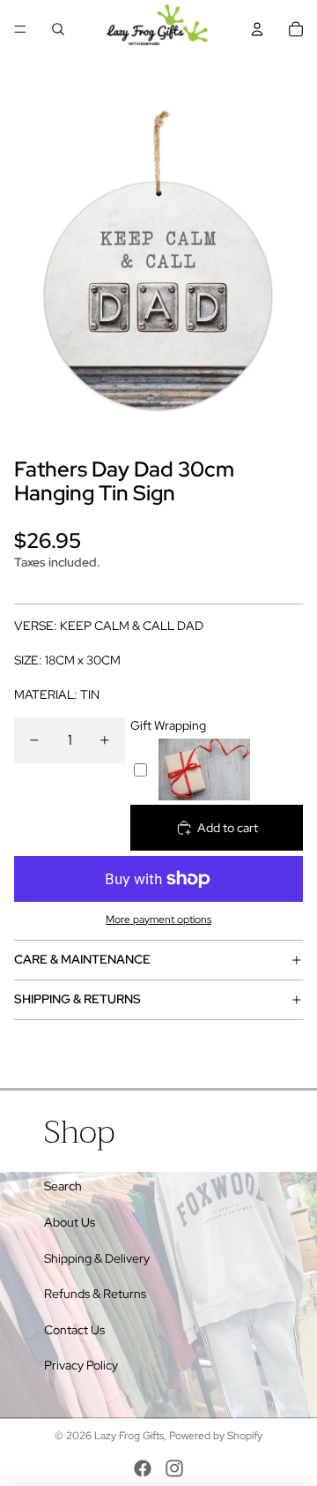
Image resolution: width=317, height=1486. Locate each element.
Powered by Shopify (215, 1436)
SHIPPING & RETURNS (77, 999)
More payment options (158, 919)
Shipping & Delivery (97, 1258)
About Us (69, 1222)
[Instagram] (174, 1468)
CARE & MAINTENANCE (82, 959)
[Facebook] (142, 1468)
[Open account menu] (257, 29)
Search (63, 1186)
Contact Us (74, 1330)
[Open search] (58, 29)
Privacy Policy (81, 1365)
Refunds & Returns (95, 1294)
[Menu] (20, 29)
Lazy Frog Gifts (129, 1436)
